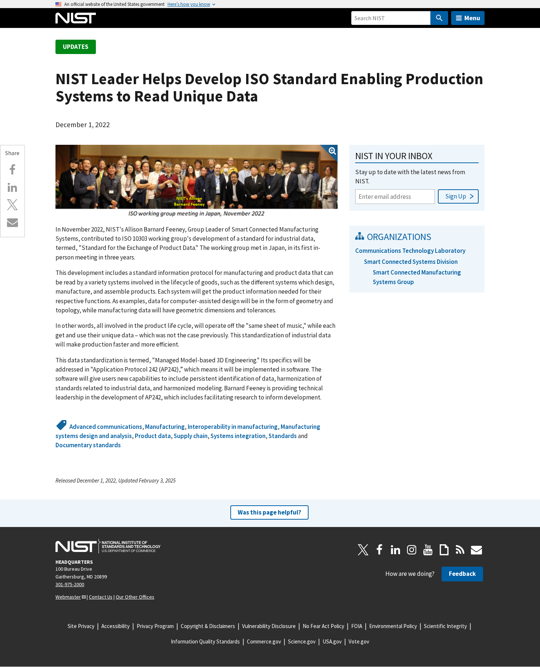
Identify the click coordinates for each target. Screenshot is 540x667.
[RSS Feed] (460, 550)
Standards (283, 436)
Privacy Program (155, 626)
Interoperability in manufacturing (233, 427)
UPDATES (76, 47)
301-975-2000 (69, 584)
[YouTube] (428, 550)
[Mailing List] (476, 550)
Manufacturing (165, 427)
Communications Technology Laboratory (410, 251)
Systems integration (238, 436)
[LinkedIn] (396, 550)
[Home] (75, 18)
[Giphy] (444, 550)
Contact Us (100, 597)
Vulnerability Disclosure (269, 626)
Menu (472, 18)
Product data (153, 436)
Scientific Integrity (445, 626)
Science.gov (302, 641)
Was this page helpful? (269, 512)
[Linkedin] (12, 187)
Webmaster (68, 597)
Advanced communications (105, 427)
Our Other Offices (135, 597)
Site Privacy (81, 626)
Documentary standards (88, 445)
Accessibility (115, 626)
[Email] (12, 222)
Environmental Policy (393, 626)
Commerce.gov (264, 641)
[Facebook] (12, 169)
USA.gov (332, 641)
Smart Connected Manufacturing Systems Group (417, 277)
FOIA (356, 626)
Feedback (462, 574)
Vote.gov (359, 641)
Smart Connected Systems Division (411, 262)
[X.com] (12, 204)
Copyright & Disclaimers (208, 626)
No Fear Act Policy (323, 626)
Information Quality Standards (205, 641)
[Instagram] (412, 550)
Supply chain (191, 436)
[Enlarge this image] (196, 181)
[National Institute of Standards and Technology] (108, 546)
